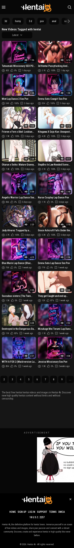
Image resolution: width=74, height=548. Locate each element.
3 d (30, 21)
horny (18, 21)
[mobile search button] (69, 7)
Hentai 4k (31, 544)
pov (42, 21)
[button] (68, 21)
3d (5, 21)
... (70, 379)
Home (12, 511)
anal (54, 21)
